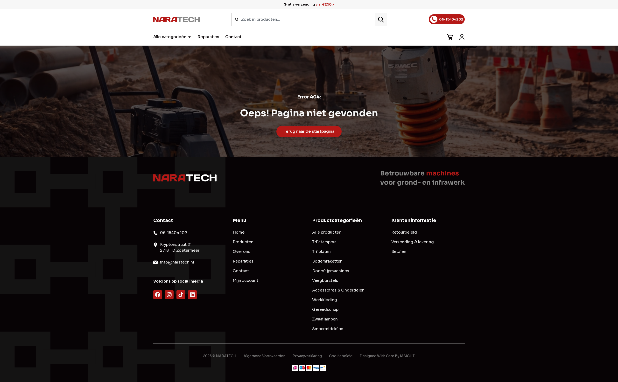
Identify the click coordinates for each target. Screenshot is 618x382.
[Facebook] (157, 294)
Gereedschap (325, 309)
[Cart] (450, 37)
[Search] (381, 19)
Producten (243, 242)
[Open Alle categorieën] (189, 37)
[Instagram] (169, 294)
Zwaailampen (325, 319)
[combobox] (303, 19)
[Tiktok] (180, 294)
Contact (241, 271)
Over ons (241, 251)
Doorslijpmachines (330, 271)
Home (239, 232)
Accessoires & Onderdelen (338, 290)
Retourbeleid (404, 232)
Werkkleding (324, 300)
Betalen (398, 251)
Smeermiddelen (327, 328)
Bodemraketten (327, 261)
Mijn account (245, 280)
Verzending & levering (412, 242)
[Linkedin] (192, 294)
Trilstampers (324, 242)
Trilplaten (321, 251)
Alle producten (326, 232)
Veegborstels (325, 280)
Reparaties (243, 261)
